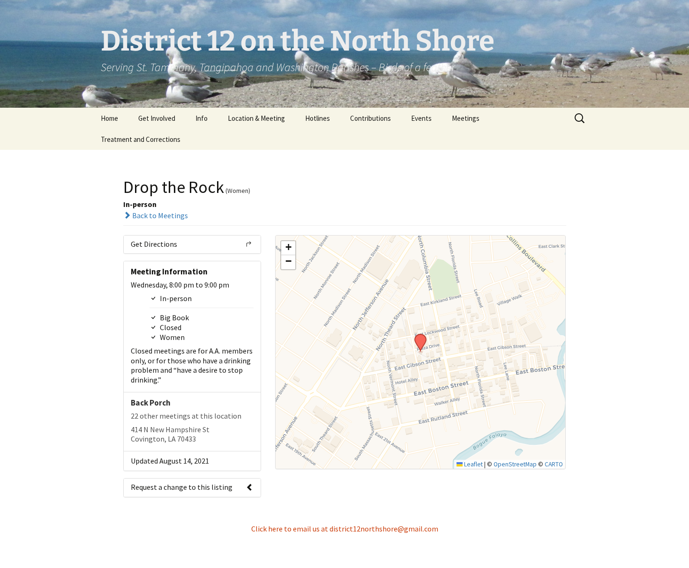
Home (109, 118)
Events (421, 118)
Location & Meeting (256, 118)
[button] (417, 336)
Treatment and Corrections (140, 139)
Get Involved (156, 118)
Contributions (370, 118)
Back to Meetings (159, 215)
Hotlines (317, 118)
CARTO (554, 464)
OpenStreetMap (515, 464)
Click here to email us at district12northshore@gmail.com (344, 528)
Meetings (465, 118)
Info (201, 118)
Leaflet (473, 464)
